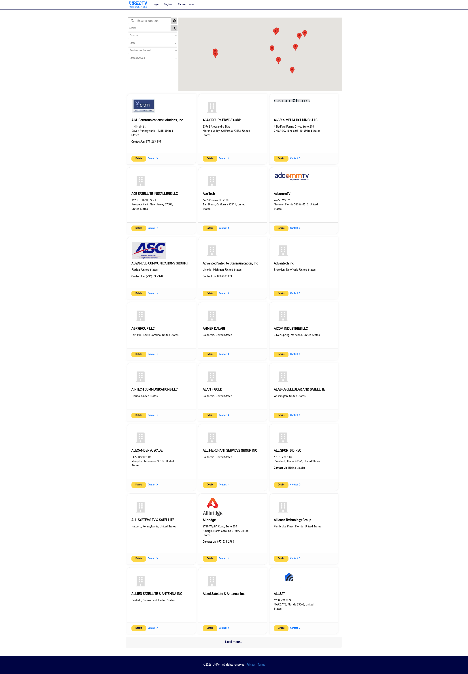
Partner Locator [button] (186, 4)
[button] (299, 36)
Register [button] (168, 4)
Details (138, 158)
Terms (261, 664)
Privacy (251, 664)
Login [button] (155, 4)
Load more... (233, 642)
